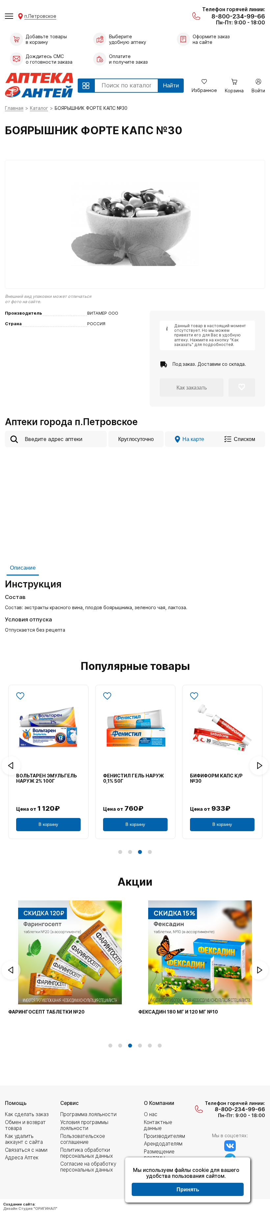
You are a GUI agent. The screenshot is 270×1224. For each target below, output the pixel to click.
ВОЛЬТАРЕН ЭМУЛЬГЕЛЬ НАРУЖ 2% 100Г (46, 778)
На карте (193, 439)
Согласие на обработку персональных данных (88, 1167)
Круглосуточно (136, 439)
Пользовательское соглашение (82, 1139)
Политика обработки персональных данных (86, 1153)
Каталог (39, 108)
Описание (23, 568)
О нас (150, 1114)
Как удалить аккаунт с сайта (24, 1139)
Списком (244, 439)
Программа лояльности (88, 1114)
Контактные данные (158, 1125)
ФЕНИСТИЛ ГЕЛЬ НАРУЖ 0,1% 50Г (133, 778)
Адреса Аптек (22, 1157)
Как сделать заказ (27, 1114)
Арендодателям (163, 1144)
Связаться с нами (26, 1150)
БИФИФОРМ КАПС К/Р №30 (216, 778)
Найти (171, 85)
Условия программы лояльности (84, 1125)
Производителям (164, 1136)
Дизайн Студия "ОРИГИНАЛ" (30, 1208)
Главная (14, 108)
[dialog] (188, 1181)
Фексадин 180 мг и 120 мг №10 (178, 1012)
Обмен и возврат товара (25, 1125)
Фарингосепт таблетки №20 (46, 1012)
